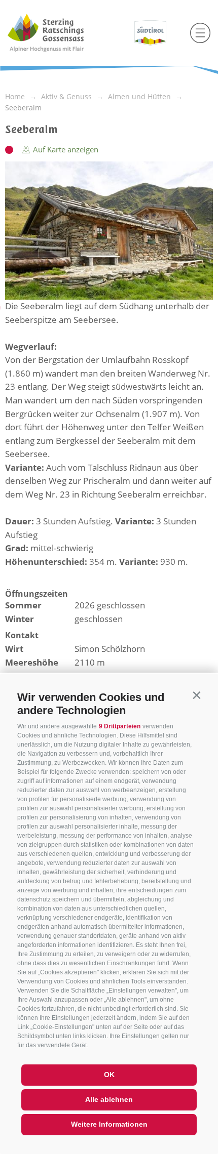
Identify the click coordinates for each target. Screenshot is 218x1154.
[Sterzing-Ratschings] (65, 33)
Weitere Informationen (109, 1124)
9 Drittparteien (119, 726)
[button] (196, 695)
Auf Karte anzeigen (64, 149)
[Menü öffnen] (200, 33)
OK (109, 1074)
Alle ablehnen (109, 1099)
